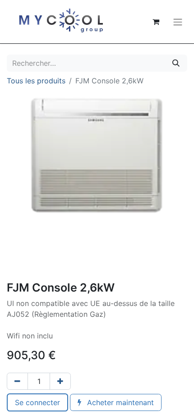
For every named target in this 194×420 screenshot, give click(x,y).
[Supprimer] (17, 381)
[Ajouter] (60, 381)
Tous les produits (36, 80)
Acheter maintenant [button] (119, 402)
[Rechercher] (176, 63)
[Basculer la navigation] (177, 22)
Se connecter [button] (37, 402)
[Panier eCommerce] (156, 22)
